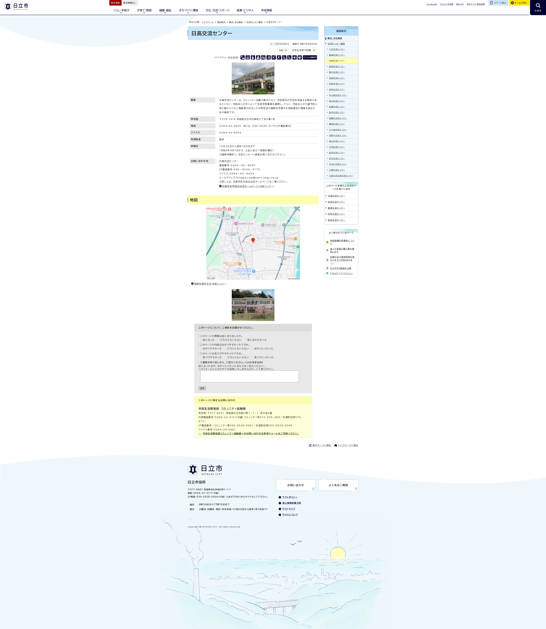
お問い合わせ (295, 485)
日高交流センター (336, 196)
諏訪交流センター (337, 124)
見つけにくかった (264, 357)
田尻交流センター (337, 67)
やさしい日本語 (446, 4)
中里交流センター (337, 84)
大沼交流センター (337, 147)
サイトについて (290, 515)
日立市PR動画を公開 (340, 268)
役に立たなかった (257, 340)
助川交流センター (337, 101)
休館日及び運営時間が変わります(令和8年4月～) (342, 260)
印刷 (281, 50)
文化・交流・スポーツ (217, 10)
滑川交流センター (337, 72)
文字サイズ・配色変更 (476, 4)
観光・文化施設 (236, 22)
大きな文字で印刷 (301, 50)
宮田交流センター (337, 78)
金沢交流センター (337, 153)
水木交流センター (337, 158)
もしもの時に (521, 3)
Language (432, 4)
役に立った (209, 340)
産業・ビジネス (245, 10)
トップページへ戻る (348, 445)
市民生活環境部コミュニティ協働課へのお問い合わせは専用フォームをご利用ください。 (251, 433)
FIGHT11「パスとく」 (341, 273)
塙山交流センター (337, 141)
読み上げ (460, 4)
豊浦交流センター (337, 55)
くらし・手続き (121, 10)
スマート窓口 (500, 3)
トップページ (208, 22)
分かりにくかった (263, 348)
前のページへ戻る (322, 445)
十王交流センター (337, 49)
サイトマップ (288, 509)
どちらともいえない (231, 340)
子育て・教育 (144, 10)
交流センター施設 (255, 22)
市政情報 (266, 10)
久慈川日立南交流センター (341, 176)
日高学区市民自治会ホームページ (247, 186)
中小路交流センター (338, 95)
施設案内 (221, 22)
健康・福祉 (165, 10)
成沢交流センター (337, 112)
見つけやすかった (212, 357)
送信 (202, 388)
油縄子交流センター (338, 118)
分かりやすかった (212, 348)
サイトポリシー (290, 497)
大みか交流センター (338, 164)
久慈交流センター (337, 170)
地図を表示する (209, 284)
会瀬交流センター (337, 107)
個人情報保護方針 (291, 503)
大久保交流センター (338, 130)
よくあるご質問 (338, 485)
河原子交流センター (338, 135)
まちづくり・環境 (188, 10)
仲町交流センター (337, 90)
